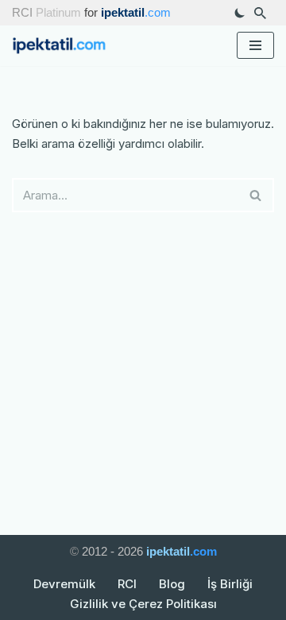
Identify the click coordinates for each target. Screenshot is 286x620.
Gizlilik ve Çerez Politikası (143, 603)
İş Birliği (230, 583)
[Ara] (260, 13)
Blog (172, 583)
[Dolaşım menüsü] (255, 45)
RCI (127, 583)
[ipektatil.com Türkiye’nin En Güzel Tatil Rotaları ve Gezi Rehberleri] (63, 46)
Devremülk (64, 583)
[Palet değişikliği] (240, 12)
